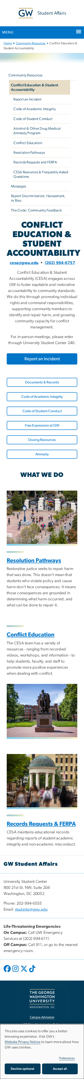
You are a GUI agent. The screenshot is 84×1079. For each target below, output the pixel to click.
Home (8, 43)
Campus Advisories (42, 1017)
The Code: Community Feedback (36, 210)
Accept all (60, 1068)
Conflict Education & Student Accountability (34, 87)
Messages (18, 186)
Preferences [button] (67, 1058)
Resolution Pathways (29, 152)
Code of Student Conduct (32, 119)
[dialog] (42, 1051)
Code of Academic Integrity (34, 109)
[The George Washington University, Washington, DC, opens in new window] (42, 998)
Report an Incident (27, 99)
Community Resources (31, 43)
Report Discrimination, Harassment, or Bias (38, 198)
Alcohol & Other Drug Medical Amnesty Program (37, 131)
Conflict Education (27, 143)
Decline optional (22, 1068)
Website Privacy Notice (23, 1042)
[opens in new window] (8, 972)
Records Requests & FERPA (41, 824)
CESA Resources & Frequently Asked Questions (40, 174)
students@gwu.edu (31, 910)
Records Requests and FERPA (35, 162)
